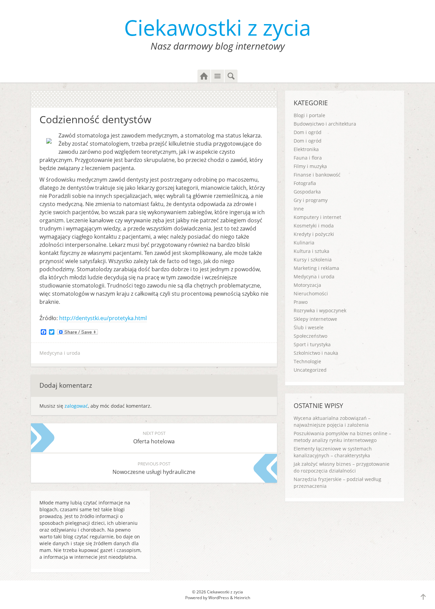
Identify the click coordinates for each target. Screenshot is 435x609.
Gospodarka (307, 191)
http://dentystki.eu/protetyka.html (103, 318)
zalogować (76, 406)
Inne (299, 208)
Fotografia (305, 183)
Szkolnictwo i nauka (316, 353)
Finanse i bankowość (317, 174)
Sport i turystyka (312, 344)
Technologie (307, 361)
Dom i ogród (307, 132)
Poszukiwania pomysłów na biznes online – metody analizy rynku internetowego (342, 436)
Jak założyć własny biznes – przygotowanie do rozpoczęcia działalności (341, 467)
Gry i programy (311, 200)
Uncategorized (310, 370)
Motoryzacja (307, 285)
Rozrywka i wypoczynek (320, 310)
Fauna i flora (308, 157)
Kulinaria (304, 242)
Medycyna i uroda (59, 353)
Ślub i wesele (309, 327)
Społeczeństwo (310, 336)
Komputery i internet (317, 217)
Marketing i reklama (316, 268)
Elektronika (306, 149)
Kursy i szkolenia (313, 259)
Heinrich (242, 598)
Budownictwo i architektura (325, 124)
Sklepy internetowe (315, 319)
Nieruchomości (311, 293)
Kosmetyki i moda (314, 225)
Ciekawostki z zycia (217, 27)
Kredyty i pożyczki (314, 234)
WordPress (218, 598)
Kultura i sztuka (311, 251)
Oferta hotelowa (154, 437)
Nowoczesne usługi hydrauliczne (153, 468)
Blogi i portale (309, 115)
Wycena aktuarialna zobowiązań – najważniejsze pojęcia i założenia (332, 421)
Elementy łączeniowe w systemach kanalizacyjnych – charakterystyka (333, 452)
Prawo (301, 302)
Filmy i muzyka (310, 166)
